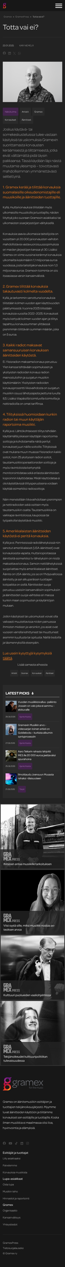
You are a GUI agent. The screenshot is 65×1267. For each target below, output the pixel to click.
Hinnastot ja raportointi (16, 1198)
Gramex (8, 16)
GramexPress (22, 16)
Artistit (25, 111)
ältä (9, 658)
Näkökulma (10, 111)
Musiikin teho (10, 1191)
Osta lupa (8, 1184)
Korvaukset (10, 119)
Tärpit (21, 789)
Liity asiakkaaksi (11, 1158)
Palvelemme (10, 1165)
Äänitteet (26, 119)
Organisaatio (10, 1210)
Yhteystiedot (10, 1224)
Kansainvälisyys (11, 1217)
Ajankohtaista (25, 716)
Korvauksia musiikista (15, 1172)
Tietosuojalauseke (13, 1248)
